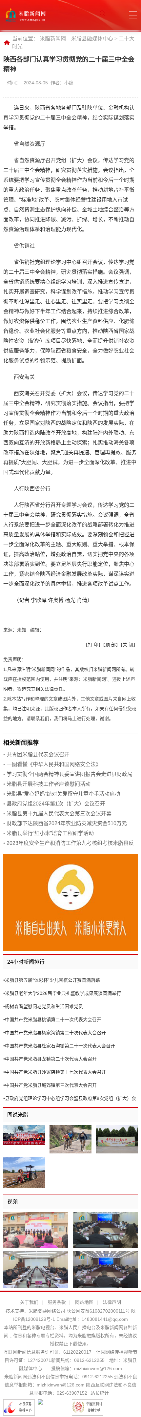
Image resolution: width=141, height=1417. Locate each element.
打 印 (93, 644)
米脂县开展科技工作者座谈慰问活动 (47, 784)
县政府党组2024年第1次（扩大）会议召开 (54, 803)
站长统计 (100, 1393)
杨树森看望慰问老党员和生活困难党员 (43, 1006)
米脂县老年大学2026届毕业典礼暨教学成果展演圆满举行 (62, 993)
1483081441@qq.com (105, 1319)
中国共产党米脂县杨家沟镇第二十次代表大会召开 (54, 1032)
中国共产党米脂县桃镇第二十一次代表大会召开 (52, 1019)
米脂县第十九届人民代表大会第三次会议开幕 (57, 813)
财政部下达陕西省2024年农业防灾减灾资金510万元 (65, 823)
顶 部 (110, 644)
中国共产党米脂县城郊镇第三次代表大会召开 (50, 1085)
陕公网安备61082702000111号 (98, 1311)
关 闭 (128, 644)
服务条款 (57, 1302)
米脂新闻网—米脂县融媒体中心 (76, 38)
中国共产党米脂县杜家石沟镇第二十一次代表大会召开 (59, 1045)
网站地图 (84, 1302)
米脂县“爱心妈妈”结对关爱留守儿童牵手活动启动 (61, 794)
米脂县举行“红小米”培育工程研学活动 (48, 833)
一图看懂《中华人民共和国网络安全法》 (52, 764)
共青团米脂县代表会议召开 (36, 754)
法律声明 (112, 1302)
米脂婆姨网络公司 (47, 1311)
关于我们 (29, 1302)
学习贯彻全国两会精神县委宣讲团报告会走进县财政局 (67, 774)
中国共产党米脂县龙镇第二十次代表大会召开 (50, 1059)
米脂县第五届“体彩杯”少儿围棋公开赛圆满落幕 (51, 980)
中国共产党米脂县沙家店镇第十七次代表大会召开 (54, 1072)
